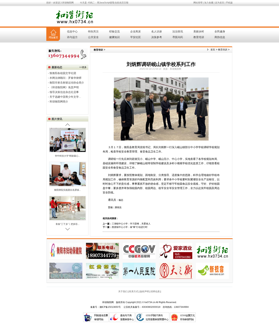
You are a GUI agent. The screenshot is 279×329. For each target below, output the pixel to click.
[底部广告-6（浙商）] (65, 270)
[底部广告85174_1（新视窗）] (212, 270)
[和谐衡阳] (212, 250)
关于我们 (122, 291)
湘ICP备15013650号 (110, 307)
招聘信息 (155, 291)
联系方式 (133, 291)
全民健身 (219, 31)
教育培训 (198, 37)
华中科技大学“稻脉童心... (67, 156)
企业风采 (135, 31)
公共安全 (93, 37)
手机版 (229, 2)
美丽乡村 (198, 31)
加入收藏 (208, 2)
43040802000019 (151, 307)
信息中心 (72, 31)
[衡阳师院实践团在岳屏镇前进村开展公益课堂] (67, 174)
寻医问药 (177, 37)
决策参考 (156, 37)
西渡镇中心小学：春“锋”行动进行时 (129, 227)
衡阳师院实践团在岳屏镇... (67, 190)
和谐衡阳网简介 (59, 101)
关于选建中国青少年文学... (65, 96)
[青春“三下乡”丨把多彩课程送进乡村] (67, 208)
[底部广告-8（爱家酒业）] (175, 250)
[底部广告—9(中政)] (139, 250)
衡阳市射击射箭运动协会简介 (67, 82)
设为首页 (219, 2)
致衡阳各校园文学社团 (63, 73)
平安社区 (135, 37)
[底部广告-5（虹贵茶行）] (102, 270)
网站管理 (198, 2)
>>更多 (83, 67)
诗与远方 (72, 37)
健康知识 (114, 37)
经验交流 (114, 31)
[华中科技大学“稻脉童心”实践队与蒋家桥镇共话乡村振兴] (67, 139)
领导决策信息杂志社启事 (64, 92)
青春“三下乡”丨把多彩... (67, 224)
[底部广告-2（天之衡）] (175, 270)
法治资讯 (177, 31)
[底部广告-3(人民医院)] (139, 270)
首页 (212, 49)
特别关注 (93, 31)
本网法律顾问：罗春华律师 (65, 77)
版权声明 (144, 291)
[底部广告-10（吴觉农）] (102, 250)
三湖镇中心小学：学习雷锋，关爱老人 (131, 223)
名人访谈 (156, 31)
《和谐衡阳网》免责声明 (64, 87)
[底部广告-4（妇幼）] (65, 250)
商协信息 (219, 37)
